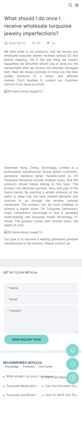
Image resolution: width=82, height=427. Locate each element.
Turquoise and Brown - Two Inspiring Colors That (23, 395)
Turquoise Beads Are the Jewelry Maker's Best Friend (23, 386)
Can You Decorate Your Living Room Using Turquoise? (62, 386)
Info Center (45, 366)
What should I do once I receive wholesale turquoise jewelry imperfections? (31, 376)
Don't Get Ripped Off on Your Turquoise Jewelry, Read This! (62, 377)
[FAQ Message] (72, 377)
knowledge (12, 366)
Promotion (29, 366)
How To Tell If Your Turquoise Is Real (62, 395)
